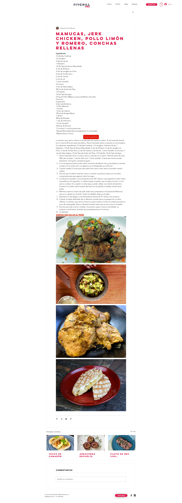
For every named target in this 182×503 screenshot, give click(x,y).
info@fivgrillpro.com (50, 496)
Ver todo (133, 431)
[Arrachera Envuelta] (91, 442)
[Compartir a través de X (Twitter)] (61, 419)
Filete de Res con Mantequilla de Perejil (121, 455)
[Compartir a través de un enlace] (71, 419)
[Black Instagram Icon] (134, 495)
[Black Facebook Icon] (131, 495)
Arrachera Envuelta (87, 455)
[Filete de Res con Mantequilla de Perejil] (121, 442)
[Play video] (91, 284)
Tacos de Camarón (55, 455)
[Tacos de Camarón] (60, 442)
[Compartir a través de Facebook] (57, 419)
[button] (161, 4)
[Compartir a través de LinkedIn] (66, 419)
